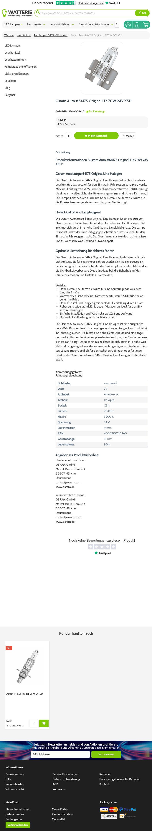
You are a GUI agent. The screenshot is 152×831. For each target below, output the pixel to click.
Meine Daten (60, 809)
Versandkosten (15, 784)
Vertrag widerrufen (18, 825)
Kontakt (104, 784)
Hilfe (8, 779)
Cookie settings (15, 774)
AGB (55, 784)
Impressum (59, 789)
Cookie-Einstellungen (65, 774)
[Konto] (128, 25)
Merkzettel (58, 819)
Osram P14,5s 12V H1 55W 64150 (24, 693)
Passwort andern (62, 814)
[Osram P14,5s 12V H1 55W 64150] (27, 666)
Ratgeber (105, 774)
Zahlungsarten (15, 819)
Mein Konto (12, 802)
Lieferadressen (15, 814)
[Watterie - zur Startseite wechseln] (17, 13)
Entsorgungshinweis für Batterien (120, 779)
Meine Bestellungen (18, 809)
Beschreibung (63, 152)
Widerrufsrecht (15, 789)
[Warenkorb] (145, 25)
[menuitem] (18, 13)
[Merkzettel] (137, 25)
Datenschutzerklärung (66, 779)
